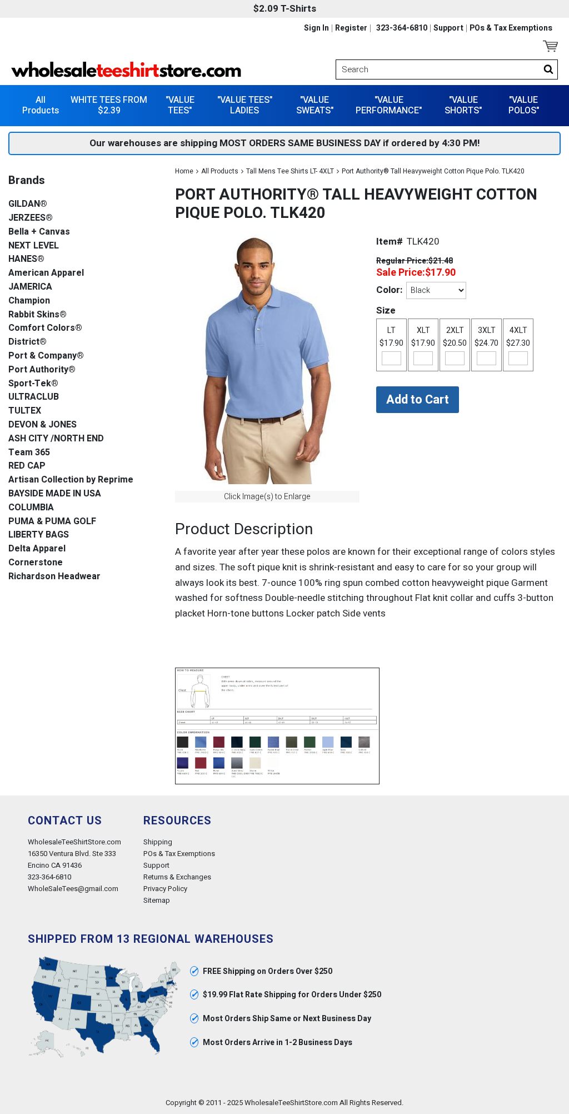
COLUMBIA (31, 508)
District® (27, 342)
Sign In (316, 28)
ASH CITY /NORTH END (56, 439)
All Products (40, 105)
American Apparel (46, 273)
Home (184, 171)
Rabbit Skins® (37, 315)
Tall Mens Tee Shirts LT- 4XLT (290, 171)
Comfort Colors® (45, 328)
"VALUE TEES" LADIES (244, 105)
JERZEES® (30, 218)
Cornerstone (35, 563)
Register (351, 28)
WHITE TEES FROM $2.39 (109, 105)
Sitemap (156, 900)
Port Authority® (42, 370)
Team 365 (29, 453)
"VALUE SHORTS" (463, 105)
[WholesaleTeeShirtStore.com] (145, 69)
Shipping (157, 842)
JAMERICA (30, 287)
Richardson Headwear (54, 577)
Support (448, 28)
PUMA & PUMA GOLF (52, 522)
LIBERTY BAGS (38, 535)
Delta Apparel (37, 549)
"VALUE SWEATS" (314, 105)
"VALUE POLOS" (523, 105)
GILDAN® (27, 204)
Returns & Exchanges (177, 877)
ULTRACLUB (33, 397)
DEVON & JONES (42, 425)
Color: (389, 290)
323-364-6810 (401, 28)
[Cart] (550, 46)
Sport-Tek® (33, 384)
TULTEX (24, 411)
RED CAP (27, 466)
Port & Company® (46, 356)
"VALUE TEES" (180, 105)
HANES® (26, 259)
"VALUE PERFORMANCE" (389, 105)
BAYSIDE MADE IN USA (54, 494)
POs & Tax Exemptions (511, 28)
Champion (29, 301)
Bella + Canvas (39, 232)
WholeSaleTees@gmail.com (73, 888)
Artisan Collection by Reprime (70, 480)
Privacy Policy (165, 888)
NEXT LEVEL (33, 246)
